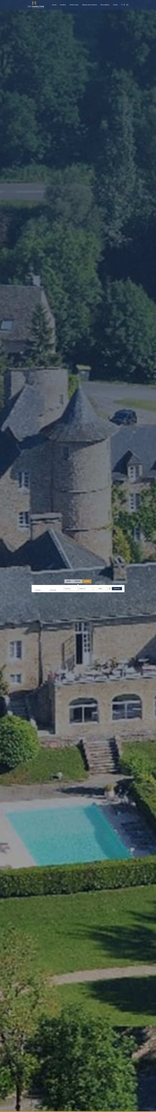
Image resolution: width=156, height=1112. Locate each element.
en (11, 5)
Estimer (46, 1106)
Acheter (37, 1106)
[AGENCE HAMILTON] (78, 4)
